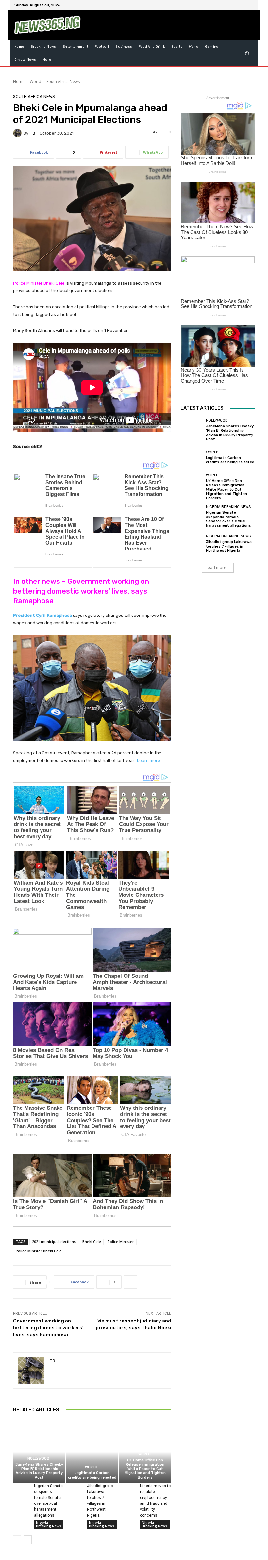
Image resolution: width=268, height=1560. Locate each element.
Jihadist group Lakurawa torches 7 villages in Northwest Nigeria (229, 546)
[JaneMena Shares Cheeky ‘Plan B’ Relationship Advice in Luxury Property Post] (39, 1451)
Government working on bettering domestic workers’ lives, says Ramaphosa (48, 1328)
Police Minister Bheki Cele (39, 1250)
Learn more (148, 760)
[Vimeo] (242, 5)
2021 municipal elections (54, 1241)
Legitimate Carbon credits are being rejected (92, 1475)
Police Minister (121, 1241)
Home (19, 81)
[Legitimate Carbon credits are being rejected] (92, 1451)
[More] (130, 1282)
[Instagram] (226, 5)
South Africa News (63, 81)
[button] (247, 53)
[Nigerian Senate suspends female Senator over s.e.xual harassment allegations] (21, 1488)
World (35, 81)
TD (32, 133)
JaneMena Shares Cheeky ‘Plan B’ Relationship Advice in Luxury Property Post (39, 1471)
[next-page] (28, 1539)
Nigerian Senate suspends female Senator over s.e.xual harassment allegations (228, 519)
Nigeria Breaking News (48, 1524)
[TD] (18, 133)
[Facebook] (218, 5)
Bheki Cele (91, 1241)
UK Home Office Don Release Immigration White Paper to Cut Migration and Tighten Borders (145, 1469)
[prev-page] (17, 1539)
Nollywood (38, 1458)
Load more (216, 567)
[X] (234, 5)
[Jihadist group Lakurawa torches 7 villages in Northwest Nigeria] (74, 1488)
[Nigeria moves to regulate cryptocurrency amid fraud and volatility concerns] (127, 1488)
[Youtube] (250, 5)
